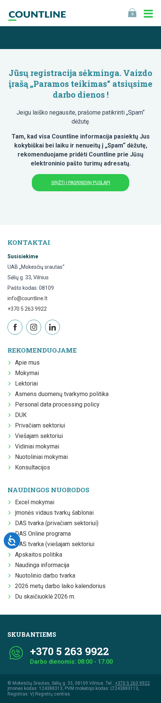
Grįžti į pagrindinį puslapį (80, 182)
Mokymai (27, 373)
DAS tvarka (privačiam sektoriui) (56, 523)
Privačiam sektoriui (40, 425)
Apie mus (27, 362)
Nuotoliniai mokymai (41, 456)
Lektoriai (26, 383)
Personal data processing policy (57, 404)
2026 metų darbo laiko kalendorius (60, 586)
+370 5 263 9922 (27, 309)
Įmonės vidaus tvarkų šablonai (54, 512)
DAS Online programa (43, 533)
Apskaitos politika (38, 554)
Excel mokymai (34, 502)
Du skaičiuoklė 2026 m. (45, 596)
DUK (21, 415)
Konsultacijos (32, 467)
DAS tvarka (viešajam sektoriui (54, 544)
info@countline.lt (27, 298)
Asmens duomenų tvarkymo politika (62, 394)
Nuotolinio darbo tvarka (45, 575)
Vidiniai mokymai (37, 446)
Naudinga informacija (42, 565)
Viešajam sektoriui (39, 435)
